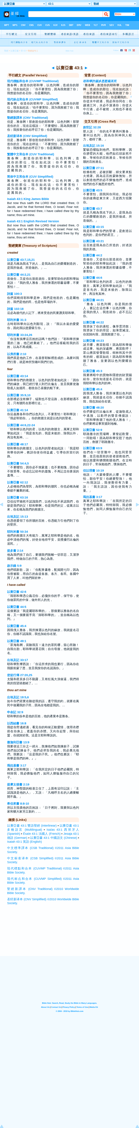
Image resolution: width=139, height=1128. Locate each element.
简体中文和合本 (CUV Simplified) (30, 176)
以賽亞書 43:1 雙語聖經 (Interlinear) (32, 825)
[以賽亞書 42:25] (4, 512)
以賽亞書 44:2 (92, 255)
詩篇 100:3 (14, 293)
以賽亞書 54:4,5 (18, 463)
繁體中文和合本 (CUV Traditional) (30, 154)
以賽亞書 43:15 (93, 227)
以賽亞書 (15, 51)
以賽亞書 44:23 (93, 340)
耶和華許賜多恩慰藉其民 (100, 81)
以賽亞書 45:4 (16, 626)
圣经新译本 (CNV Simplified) (27, 136)
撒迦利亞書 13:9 (18, 742)
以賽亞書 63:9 (92, 448)
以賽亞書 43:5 (92, 190)
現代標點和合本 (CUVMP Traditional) (33, 81)
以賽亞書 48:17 (17, 444)
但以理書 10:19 (93, 470)
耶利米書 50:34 (17, 531)
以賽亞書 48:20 (93, 407)
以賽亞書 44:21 (93, 300)
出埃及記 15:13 (17, 516)
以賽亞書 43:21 (93, 241)
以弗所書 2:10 (16, 354)
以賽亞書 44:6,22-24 (21, 425)
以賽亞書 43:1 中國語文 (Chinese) (53, 837)
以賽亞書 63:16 (17, 497)
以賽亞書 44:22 (93, 322)
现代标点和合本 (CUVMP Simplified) (32, 99)
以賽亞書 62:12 (17, 482)
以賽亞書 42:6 (16, 591)
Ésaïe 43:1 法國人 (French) (42, 833)
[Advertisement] (69, 935)
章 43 (23, 51)
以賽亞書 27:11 (93, 168)
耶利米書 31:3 (16, 320)
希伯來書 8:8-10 (18, 803)
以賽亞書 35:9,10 (19, 395)
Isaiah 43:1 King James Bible (28, 199)
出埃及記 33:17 (17, 660)
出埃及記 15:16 (93, 145)
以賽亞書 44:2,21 (19, 274)
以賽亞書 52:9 (92, 430)
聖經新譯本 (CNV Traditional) (27, 117)
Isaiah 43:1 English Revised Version (33, 221)
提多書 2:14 (15, 550)
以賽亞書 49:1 (16, 641)
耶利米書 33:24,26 (19, 335)
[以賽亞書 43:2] (135, 512)
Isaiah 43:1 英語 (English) (24, 841)
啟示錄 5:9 (14, 565)
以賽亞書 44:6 (92, 277)
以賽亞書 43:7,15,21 (21, 259)
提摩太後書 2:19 (18, 784)
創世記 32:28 (92, 127)
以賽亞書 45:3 (92, 371)
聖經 (6, 51)
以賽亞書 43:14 (17, 376)
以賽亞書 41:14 (17, 410)
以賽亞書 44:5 (16, 607)
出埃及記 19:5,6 (18, 697)
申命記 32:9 (15, 712)
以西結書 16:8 (16, 723)
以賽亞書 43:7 (92, 208)
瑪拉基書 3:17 (16, 765)
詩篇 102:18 (15, 309)
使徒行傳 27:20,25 (19, 675)
